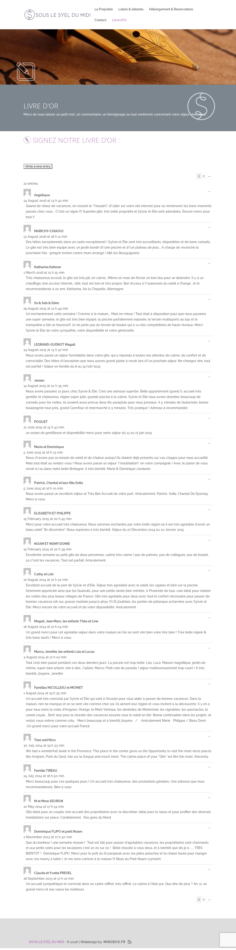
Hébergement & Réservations (171, 9)
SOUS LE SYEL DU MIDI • (47, 942)
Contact (100, 20)
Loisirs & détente (130, 9)
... (210, 192)
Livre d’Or (119, 20)
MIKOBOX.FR (114, 942)
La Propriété (103, 9)
